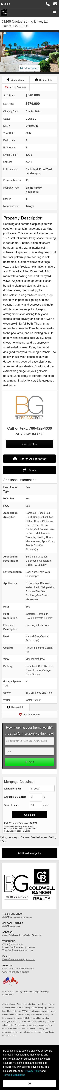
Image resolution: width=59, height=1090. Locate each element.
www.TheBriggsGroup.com (15, 971)
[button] (3, 52)
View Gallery (31, 68)
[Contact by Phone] (48, 3)
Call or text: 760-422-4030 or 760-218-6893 (29, 430)
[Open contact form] (55, 3)
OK (29, 1083)
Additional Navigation (29, 853)
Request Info (45, 79)
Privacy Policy (33, 1071)
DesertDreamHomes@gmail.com (18, 959)
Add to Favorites (17, 87)
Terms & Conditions (14, 1075)
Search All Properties (32, 459)
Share (32, 470)
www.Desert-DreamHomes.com (18, 968)
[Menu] (54, 12)
